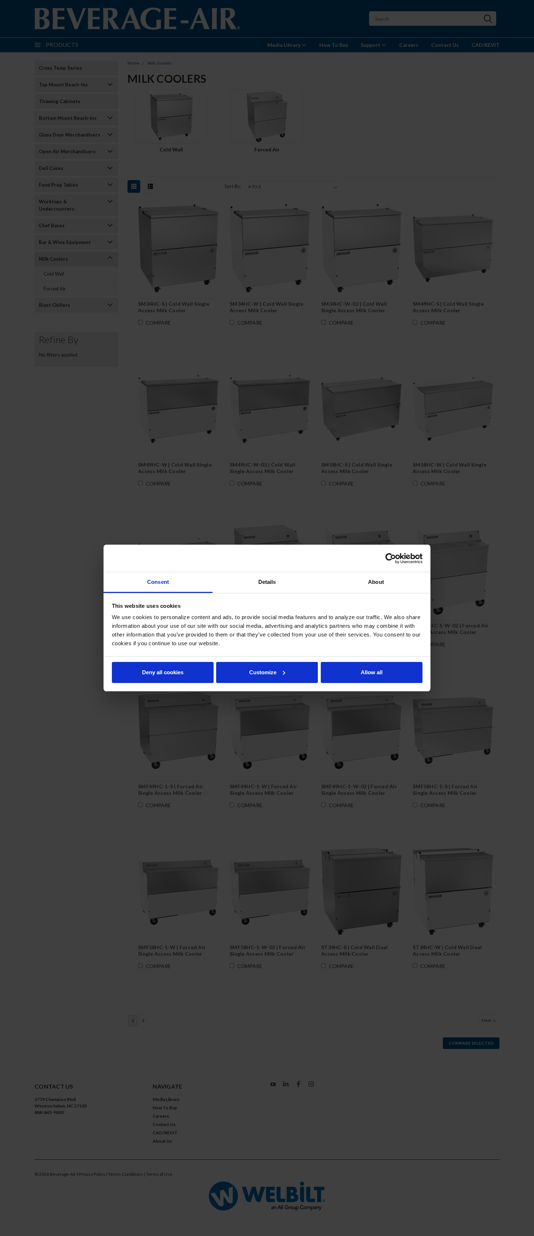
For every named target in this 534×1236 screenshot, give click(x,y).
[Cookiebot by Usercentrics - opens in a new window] (390, 558)
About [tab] (376, 582)
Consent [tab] (158, 582)
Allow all (372, 672)
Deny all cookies (162, 672)
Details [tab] (267, 582)
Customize (262, 672)
